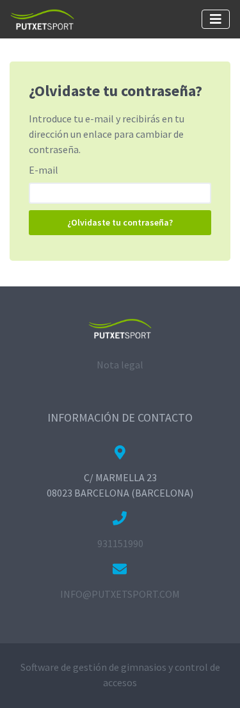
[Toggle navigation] (216, 19)
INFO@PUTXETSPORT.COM (120, 594)
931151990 (120, 543)
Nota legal (120, 364)
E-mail (43, 169)
